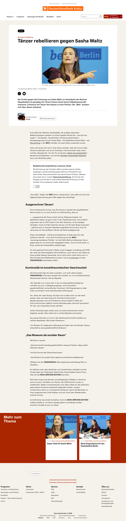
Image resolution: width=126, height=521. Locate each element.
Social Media (80, 492)
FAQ (52, 489)
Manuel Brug (35, 143)
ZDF (54, 518)
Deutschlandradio (108, 489)
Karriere (104, 495)
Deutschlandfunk (54, 3)
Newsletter (55, 495)
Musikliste (50, 16)
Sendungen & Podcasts (35, 16)
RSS (52, 498)
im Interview (73, 258)
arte (69, 518)
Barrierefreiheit (107, 506)
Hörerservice (80, 489)
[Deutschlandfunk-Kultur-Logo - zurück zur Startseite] (63, 8)
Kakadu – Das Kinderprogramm (11, 498)
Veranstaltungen (57, 501)
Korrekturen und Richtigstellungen (108, 502)
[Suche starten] (100, 16)
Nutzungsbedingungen (67, 515)
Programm (20, 16)
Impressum (82, 515)
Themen (9, 16)
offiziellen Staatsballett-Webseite (73, 156)
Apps (53, 492)
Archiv (59, 16)
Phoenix (62, 518)
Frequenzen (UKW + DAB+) (35, 492)
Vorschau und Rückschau (10, 489)
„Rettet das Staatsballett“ (77, 153)
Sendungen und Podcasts (10, 492)
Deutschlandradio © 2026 (63, 513)
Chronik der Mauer (80, 518)
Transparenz (106, 498)
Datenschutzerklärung (62, 177)
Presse (104, 492)
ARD (47, 518)
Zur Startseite (35, 473)
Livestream (30, 489)
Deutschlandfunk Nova (69, 3)
